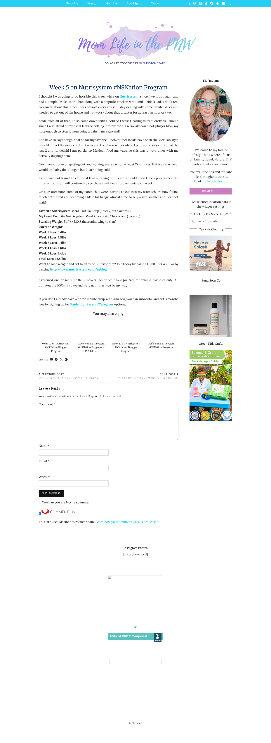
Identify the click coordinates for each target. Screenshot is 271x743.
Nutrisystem (129, 96)
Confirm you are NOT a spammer (65, 502)
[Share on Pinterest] (66, 360)
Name (44, 446)
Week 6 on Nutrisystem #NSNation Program (148, 376)
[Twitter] (189, 3)
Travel (155, 3)
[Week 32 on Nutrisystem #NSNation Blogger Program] (126, 329)
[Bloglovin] (217, 3)
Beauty (91, 3)
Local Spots (134, 3)
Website (45, 477)
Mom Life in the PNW (63, 739)
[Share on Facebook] (56, 360)
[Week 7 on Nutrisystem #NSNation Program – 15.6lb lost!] (91, 329)
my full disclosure (214, 181)
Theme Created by (215, 739)
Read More (211, 191)
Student (76, 304)
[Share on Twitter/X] (61, 360)
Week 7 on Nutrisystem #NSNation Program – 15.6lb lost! (91, 347)
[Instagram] (194, 3)
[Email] (223, 3)
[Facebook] (211, 3)
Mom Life (111, 3)
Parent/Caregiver (99, 304)
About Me (72, 3)
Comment (47, 404)
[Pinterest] (200, 3)
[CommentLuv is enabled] (58, 514)
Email (44, 461)
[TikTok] (206, 3)
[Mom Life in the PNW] (135, 42)
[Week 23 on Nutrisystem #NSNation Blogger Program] (56, 329)
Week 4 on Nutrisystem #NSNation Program (69, 376)
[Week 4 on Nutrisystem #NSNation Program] (161, 329)
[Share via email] (51, 360)
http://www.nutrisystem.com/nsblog (78, 269)
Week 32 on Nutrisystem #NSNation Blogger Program (126, 347)
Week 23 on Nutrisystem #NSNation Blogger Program (56, 347)
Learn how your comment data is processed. (127, 522)
